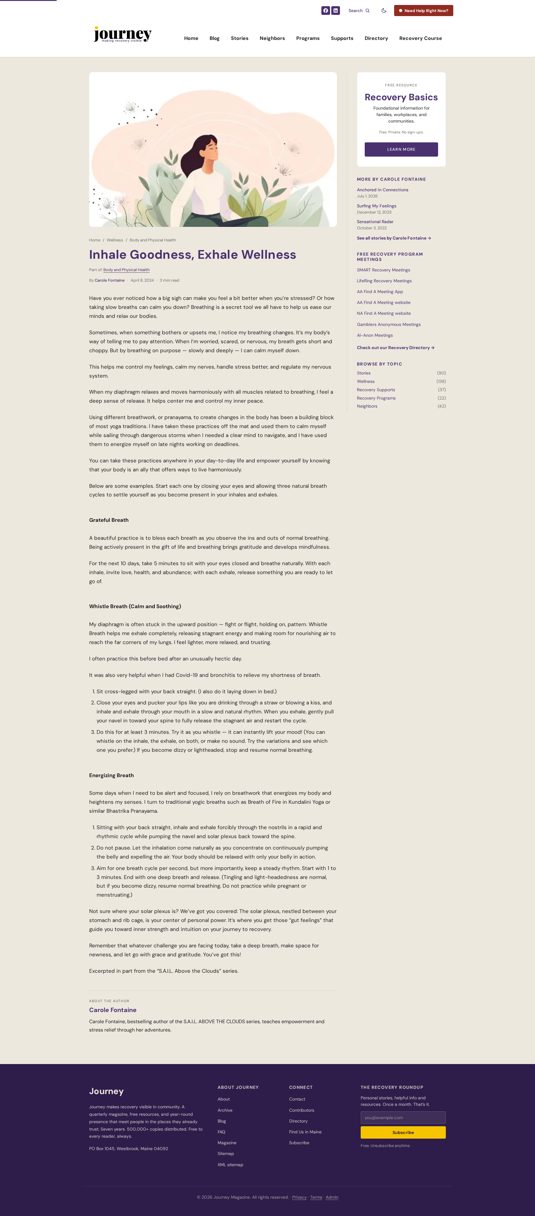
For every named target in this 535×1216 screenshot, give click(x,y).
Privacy (299, 1197)
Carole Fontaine (110, 280)
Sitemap (226, 1153)
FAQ (221, 1132)
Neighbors (272, 38)
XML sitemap (230, 1164)
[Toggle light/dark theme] (384, 10)
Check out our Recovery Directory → (396, 347)
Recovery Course (420, 38)
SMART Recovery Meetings (383, 270)
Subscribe (299, 1142)
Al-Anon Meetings (375, 335)
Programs (308, 38)
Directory (376, 38)
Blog (215, 38)
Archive (225, 1110)
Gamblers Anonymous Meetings (389, 324)
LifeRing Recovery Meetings (384, 280)
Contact (297, 1099)
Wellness (115, 240)
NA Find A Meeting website (384, 313)
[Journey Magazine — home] (122, 38)
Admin (332, 1197)
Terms (316, 1197)
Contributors (301, 1110)
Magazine (227, 1142)
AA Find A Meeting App (380, 291)
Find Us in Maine (305, 1132)
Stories (240, 38)
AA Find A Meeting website (384, 302)
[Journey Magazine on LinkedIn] (335, 10)
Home (191, 38)
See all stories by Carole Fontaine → (394, 238)
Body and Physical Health (153, 240)
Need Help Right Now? (426, 10)
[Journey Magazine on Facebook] (325, 10)
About (224, 1099)
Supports (342, 38)
